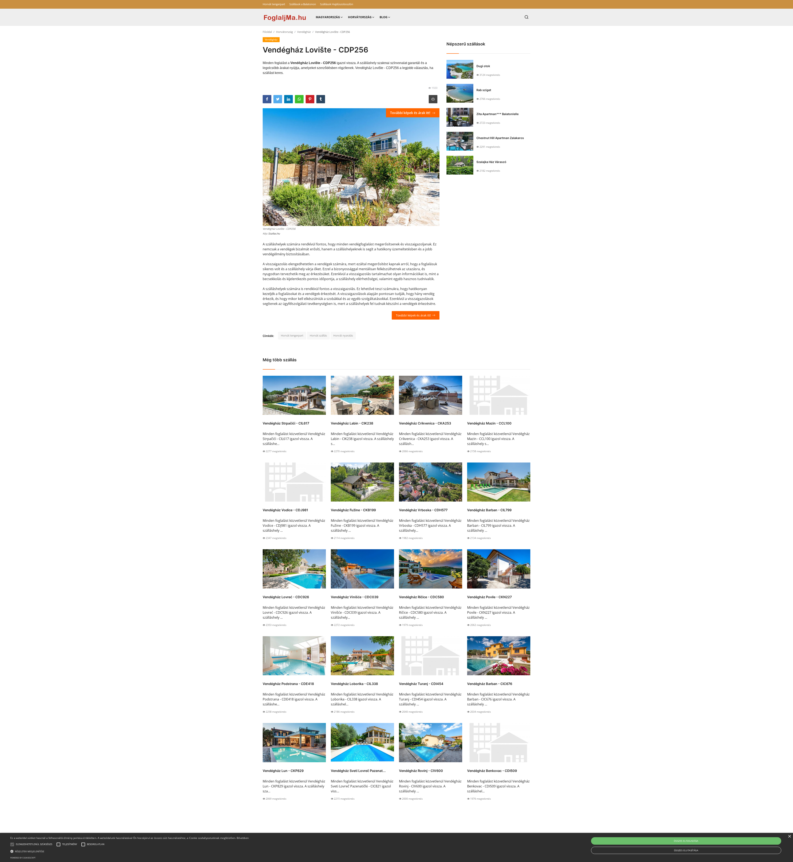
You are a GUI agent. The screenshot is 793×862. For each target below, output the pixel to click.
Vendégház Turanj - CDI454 (421, 684)
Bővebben (243, 838)
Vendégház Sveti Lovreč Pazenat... (358, 771)
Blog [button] (383, 17)
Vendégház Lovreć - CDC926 (286, 597)
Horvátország (284, 32)
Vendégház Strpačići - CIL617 (286, 423)
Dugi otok (483, 66)
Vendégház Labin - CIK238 (352, 423)
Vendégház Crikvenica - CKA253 (425, 423)
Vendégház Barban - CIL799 (489, 510)
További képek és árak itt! (410, 113)
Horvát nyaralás (343, 335)
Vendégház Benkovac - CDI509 (492, 771)
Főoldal (267, 32)
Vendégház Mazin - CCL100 (489, 423)
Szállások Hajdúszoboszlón (336, 4)
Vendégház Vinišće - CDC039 (354, 597)
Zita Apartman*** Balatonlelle (497, 114)
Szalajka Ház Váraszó (491, 162)
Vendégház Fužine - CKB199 (353, 510)
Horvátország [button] (360, 17)
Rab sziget (483, 90)
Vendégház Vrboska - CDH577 (423, 510)
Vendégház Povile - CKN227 (489, 597)
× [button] (789, 836)
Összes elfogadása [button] (686, 840)
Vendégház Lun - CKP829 (283, 771)
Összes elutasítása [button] (686, 850)
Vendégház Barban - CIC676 (489, 684)
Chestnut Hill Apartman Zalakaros (500, 138)
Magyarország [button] (328, 17)
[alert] (396, 847)
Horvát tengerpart (274, 4)
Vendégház (304, 32)
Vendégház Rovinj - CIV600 (421, 771)
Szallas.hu (274, 233)
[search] (526, 17)
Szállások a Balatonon (302, 4)
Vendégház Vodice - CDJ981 (285, 510)
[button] (12, 844)
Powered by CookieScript (23, 857)
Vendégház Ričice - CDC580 (421, 597)
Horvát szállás (318, 335)
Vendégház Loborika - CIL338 (354, 684)
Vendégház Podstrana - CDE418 (288, 684)
